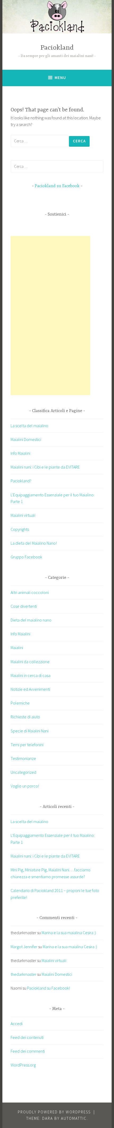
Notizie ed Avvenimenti (30, 689)
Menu (60, 77)
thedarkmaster (23, 974)
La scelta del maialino (29, 425)
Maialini (17, 647)
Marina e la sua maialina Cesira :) (69, 932)
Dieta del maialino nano (31, 620)
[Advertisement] (50, 315)
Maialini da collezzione (30, 661)
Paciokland (57, 48)
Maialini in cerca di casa (30, 675)
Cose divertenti (24, 606)
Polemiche (20, 703)
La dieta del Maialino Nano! (34, 543)
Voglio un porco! (25, 786)
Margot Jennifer (24, 946)
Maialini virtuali (23, 515)
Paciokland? (21, 480)
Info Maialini (20, 453)
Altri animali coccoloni (30, 592)
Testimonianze (23, 758)
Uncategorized (23, 772)
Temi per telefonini (27, 744)
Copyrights (20, 529)
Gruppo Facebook (26, 556)
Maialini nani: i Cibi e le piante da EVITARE (45, 467)
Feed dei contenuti (27, 1037)
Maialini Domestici (26, 439)
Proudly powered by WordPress (54, 1111)
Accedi (17, 1023)
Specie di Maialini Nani (30, 730)
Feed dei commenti (28, 1051)
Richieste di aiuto (25, 716)
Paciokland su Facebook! (48, 988)
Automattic (74, 1118)
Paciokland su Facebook (57, 186)
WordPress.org (23, 1065)
